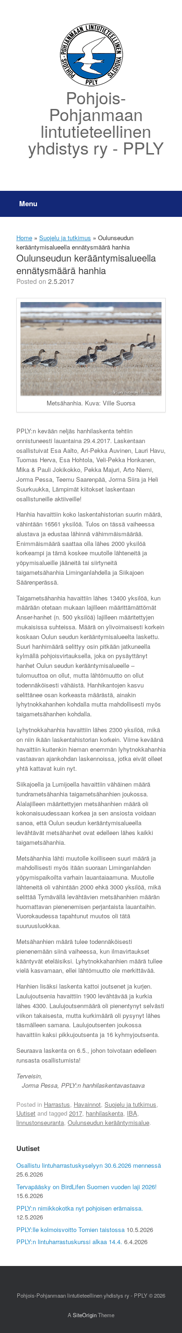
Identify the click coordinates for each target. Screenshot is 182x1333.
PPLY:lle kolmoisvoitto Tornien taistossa (70, 1229)
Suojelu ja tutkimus (65, 237)
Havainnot (87, 1104)
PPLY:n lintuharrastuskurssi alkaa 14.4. (69, 1241)
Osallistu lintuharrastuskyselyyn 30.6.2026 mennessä (88, 1165)
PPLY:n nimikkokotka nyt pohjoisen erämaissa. (79, 1208)
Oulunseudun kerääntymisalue (108, 1122)
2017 (75, 1113)
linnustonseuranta (40, 1122)
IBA (132, 1113)
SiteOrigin (85, 1315)
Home (24, 237)
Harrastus (57, 1104)
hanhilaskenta (104, 1113)
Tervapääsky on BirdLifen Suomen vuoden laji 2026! (86, 1186)
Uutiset (25, 1113)
